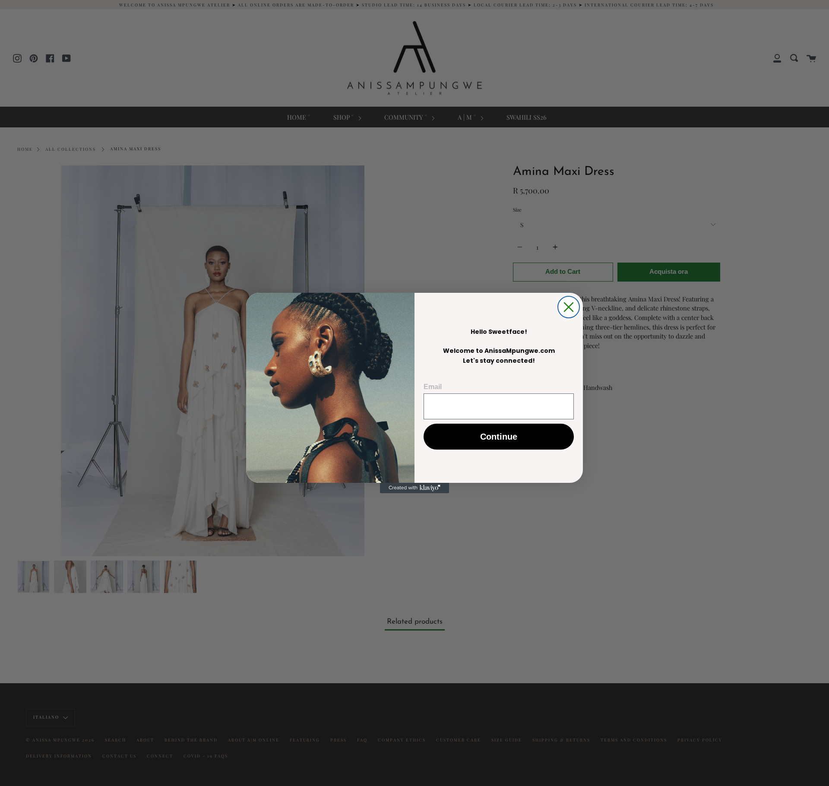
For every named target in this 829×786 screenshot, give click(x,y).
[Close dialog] (568, 307)
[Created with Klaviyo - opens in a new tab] (414, 488)
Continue (498, 436)
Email (433, 386)
